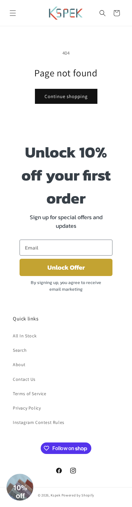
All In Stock (25, 336)
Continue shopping (66, 96)
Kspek (56, 495)
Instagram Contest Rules (38, 422)
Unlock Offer (66, 267)
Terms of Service (29, 393)
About (19, 364)
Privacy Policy (27, 408)
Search (20, 350)
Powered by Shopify (78, 495)
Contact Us (24, 379)
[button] (13, 13)
